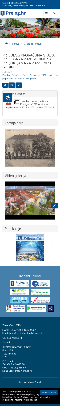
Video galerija (15, 175)
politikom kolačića (29, 400)
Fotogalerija (14, 123)
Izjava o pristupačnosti (30, 382)
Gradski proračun (33, 43)
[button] (8, 148)
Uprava (15, 43)
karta (4, 356)
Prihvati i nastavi (49, 392)
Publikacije (13, 228)
